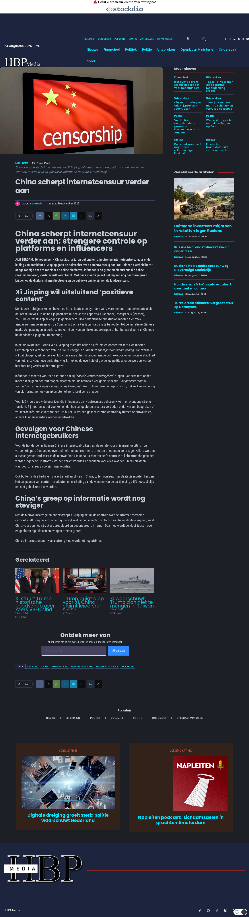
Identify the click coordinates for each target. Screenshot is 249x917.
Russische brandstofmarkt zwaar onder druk (218, 147)
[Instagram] (230, 39)
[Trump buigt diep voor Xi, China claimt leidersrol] (84, 580)
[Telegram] (73, 216)
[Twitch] (225, 910)
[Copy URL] (98, 216)
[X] (243, 39)
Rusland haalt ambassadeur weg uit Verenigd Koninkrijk (201, 268)
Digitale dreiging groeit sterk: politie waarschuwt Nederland (68, 818)
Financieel (181, 77)
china (44, 666)
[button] (204, 39)
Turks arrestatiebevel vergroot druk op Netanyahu (203, 305)
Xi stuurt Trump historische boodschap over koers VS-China (35, 604)
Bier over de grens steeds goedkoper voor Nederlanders (186, 85)
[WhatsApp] (56, 216)
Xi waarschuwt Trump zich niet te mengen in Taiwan (132, 602)
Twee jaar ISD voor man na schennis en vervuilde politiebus (219, 106)
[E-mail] (81, 216)
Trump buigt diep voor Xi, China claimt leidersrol (83, 602)
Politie (178, 116)
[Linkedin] (234, 39)
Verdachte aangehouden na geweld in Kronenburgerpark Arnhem (186, 126)
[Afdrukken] (90, 216)
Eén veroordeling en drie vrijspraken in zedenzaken (187, 106)
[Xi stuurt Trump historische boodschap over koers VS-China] (37, 580)
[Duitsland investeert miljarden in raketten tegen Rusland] (204, 199)
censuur (32, 666)
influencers (59, 666)
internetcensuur (81, 666)
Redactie (36, 203)
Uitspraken (213, 77)
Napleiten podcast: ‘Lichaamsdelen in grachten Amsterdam (181, 820)
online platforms (107, 666)
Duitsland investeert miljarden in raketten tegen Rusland (187, 148)
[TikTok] (217, 910)
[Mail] (239, 39)
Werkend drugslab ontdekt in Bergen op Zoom (218, 123)
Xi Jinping (128, 666)
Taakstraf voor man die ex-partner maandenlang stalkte (219, 86)
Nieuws (21, 163)
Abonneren (118, 650)
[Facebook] (225, 39)
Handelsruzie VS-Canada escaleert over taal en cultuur (202, 286)
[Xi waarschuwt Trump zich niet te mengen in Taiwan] (132, 580)
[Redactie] (18, 203)
